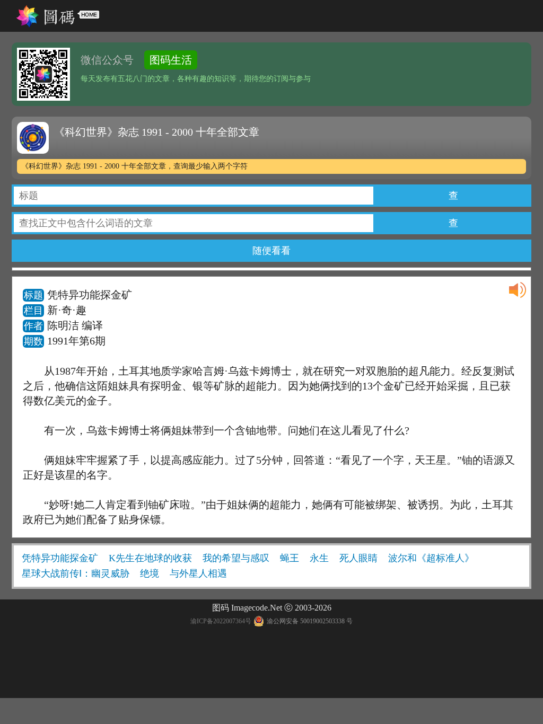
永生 (319, 558)
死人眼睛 (358, 558)
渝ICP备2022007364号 (220, 621)
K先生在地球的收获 (150, 558)
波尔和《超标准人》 (431, 558)
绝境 (149, 573)
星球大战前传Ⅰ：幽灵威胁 (75, 573)
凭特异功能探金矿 (60, 558)
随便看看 (271, 250)
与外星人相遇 (198, 573)
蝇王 (289, 558)
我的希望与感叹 (236, 558)
